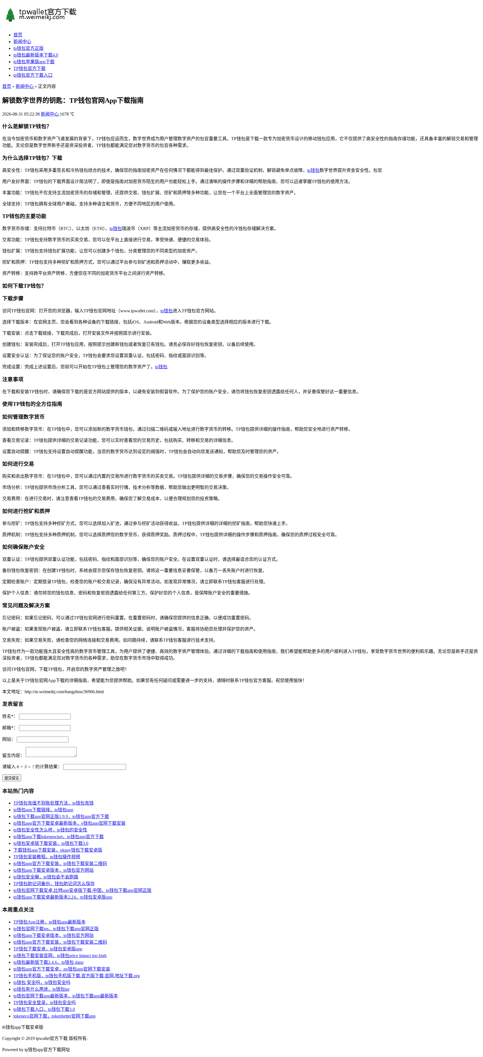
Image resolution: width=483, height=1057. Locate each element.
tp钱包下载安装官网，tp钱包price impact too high (59, 955)
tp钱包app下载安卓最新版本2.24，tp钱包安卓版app (62, 897)
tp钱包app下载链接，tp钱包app (43, 809)
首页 (17, 34)
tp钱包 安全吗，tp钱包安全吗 (41, 982)
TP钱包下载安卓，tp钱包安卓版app (47, 948)
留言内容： (13, 755)
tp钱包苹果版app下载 (34, 61)
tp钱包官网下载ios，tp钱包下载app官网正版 (56, 928)
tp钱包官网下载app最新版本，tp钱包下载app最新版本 (65, 995)
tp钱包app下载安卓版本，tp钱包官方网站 (53, 870)
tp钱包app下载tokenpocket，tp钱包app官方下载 (58, 836)
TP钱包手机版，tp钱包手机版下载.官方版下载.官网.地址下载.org (76, 975)
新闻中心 (22, 41)
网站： (9, 739)
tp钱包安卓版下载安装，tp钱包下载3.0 (50, 843)
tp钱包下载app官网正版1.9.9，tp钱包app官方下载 (61, 816)
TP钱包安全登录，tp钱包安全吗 (44, 1002)
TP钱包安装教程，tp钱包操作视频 (46, 856)
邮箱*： (10, 727)
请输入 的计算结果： (32, 766)
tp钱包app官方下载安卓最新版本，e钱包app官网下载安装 (69, 823)
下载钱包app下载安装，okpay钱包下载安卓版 (57, 850)
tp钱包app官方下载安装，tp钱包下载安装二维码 (60, 863)
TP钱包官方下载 (29, 68)
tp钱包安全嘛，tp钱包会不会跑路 (45, 877)
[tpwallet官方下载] (51, 20)
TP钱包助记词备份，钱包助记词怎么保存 (54, 883)
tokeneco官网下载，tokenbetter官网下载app (54, 1016)
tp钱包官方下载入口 (33, 75)
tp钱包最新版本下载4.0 (35, 55)
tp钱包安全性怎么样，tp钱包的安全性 (50, 830)
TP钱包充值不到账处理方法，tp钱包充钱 (53, 803)
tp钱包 (313, 170)
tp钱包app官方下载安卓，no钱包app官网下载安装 (61, 969)
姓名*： (10, 716)
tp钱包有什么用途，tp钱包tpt (41, 989)
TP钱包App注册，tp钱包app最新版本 (49, 922)
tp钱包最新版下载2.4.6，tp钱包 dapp (48, 962)
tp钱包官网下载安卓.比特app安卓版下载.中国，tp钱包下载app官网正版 (82, 890)
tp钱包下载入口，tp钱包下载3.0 (44, 1009)
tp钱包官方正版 (28, 48)
